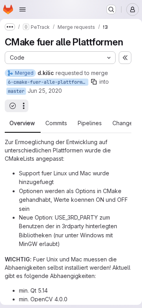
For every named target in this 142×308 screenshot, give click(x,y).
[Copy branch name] (94, 81)
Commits (56, 123)
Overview (22, 123)
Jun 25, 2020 (45, 90)
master (16, 91)
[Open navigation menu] (22, 9)
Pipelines (90, 123)
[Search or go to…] (111, 9)
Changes (124, 123)
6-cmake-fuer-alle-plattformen (48, 82)
